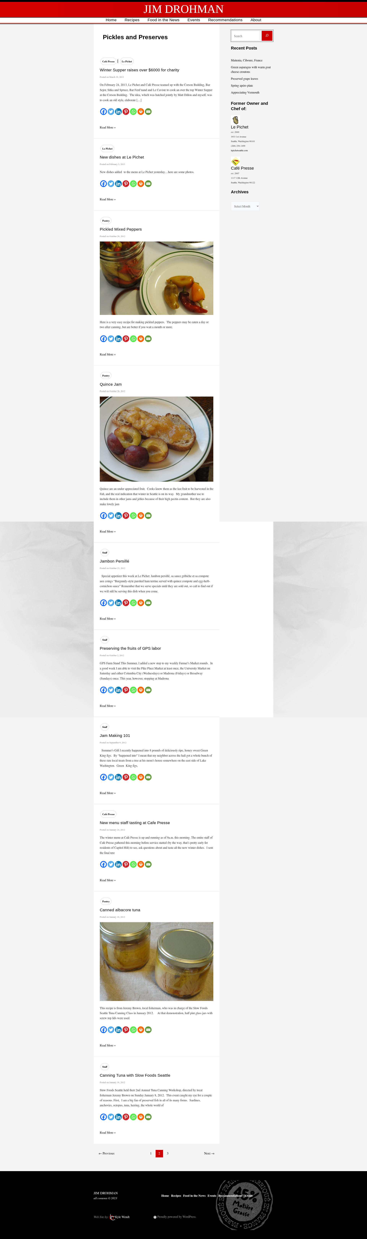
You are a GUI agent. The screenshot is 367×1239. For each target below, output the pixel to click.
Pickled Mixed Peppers (121, 229)
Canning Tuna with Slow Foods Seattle (135, 1075)
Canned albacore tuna (120, 910)
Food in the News (163, 20)
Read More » (108, 127)
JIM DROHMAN (184, 9)
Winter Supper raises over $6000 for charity (139, 70)
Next (209, 1153)
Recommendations (225, 20)
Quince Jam (111, 384)
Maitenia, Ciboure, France (246, 60)
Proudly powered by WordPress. (176, 1217)
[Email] (148, 111)
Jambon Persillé (114, 561)
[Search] (267, 36)
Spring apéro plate (242, 85)
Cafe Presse (108, 61)
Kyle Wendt (122, 1217)
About (256, 20)
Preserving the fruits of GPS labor (130, 648)
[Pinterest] (126, 111)
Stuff (104, 552)
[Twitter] (111, 111)
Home (111, 20)
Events (194, 20)
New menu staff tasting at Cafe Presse (135, 822)
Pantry (106, 220)
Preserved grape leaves (244, 78)
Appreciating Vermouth (245, 92)
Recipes (132, 20)
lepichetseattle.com (239, 150)
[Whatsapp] (133, 111)
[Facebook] (103, 111)
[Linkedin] (118, 111)
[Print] (140, 111)
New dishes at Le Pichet (122, 157)
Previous (106, 1153)
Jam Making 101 (115, 735)
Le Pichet (127, 61)
